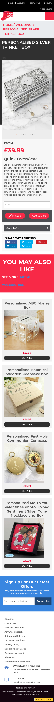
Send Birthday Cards (15, 649)
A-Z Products (46, 9)
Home (10, 3)
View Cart (10, 657)
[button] (17, 134)
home (8, 25)
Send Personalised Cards (17, 661)
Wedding (24, 25)
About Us (9, 619)
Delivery (48, 3)
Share (12, 242)
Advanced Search (14, 632)
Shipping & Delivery (15, 636)
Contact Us (35, 3)
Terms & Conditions (15, 640)
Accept (40, 699)
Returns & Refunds (14, 627)
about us (21, 3)
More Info (12, 228)
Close (49, 699)
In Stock (17, 215)
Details (27, 358)
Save (42, 242)
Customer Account (14, 653)
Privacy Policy (12, 644)
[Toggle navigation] (49, 16)
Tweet (27, 242)
